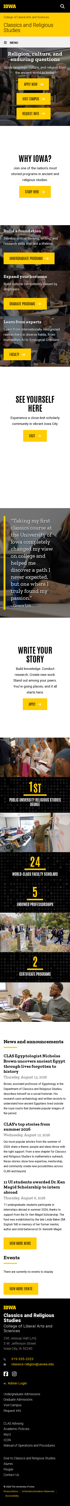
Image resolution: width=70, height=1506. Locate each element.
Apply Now (31, 84)
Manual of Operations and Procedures (29, 1445)
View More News (20, 1243)
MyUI (7, 1434)
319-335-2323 (22, 1359)
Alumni (8, 1464)
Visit (32, 435)
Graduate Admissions (18, 1399)
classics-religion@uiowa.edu (32, 1364)
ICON (7, 1440)
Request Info (31, 113)
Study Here (32, 191)
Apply (32, 704)
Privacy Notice (11, 1491)
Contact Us (11, 1475)
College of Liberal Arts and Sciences (26, 17)
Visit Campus (31, 98)
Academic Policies (16, 1429)
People (8, 1469)
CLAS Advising (13, 1423)
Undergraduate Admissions (22, 1394)
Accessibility (12, 1495)
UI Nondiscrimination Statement (38, 1491)
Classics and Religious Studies (28, 28)
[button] (62, 6)
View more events (21, 1288)
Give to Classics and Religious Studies (29, 1458)
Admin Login (17, 1383)
